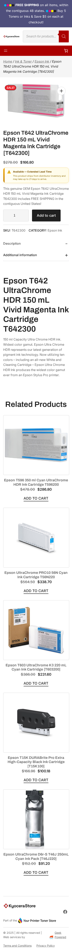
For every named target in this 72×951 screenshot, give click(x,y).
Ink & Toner (23, 61)
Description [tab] (12, 243)
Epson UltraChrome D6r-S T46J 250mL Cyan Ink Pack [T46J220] (36, 856)
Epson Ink (42, 61)
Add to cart (46, 215)
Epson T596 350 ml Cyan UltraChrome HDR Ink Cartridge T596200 (36, 482)
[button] (61, 91)
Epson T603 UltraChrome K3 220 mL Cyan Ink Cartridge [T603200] (36, 667)
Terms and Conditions (17, 945)
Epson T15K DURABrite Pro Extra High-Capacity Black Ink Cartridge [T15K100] (36, 762)
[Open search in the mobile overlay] (46, 36)
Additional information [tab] (20, 255)
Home (7, 61)
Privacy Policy (45, 945)
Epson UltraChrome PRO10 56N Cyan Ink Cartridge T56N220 (36, 575)
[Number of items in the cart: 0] (66, 50)
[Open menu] (5, 50)
